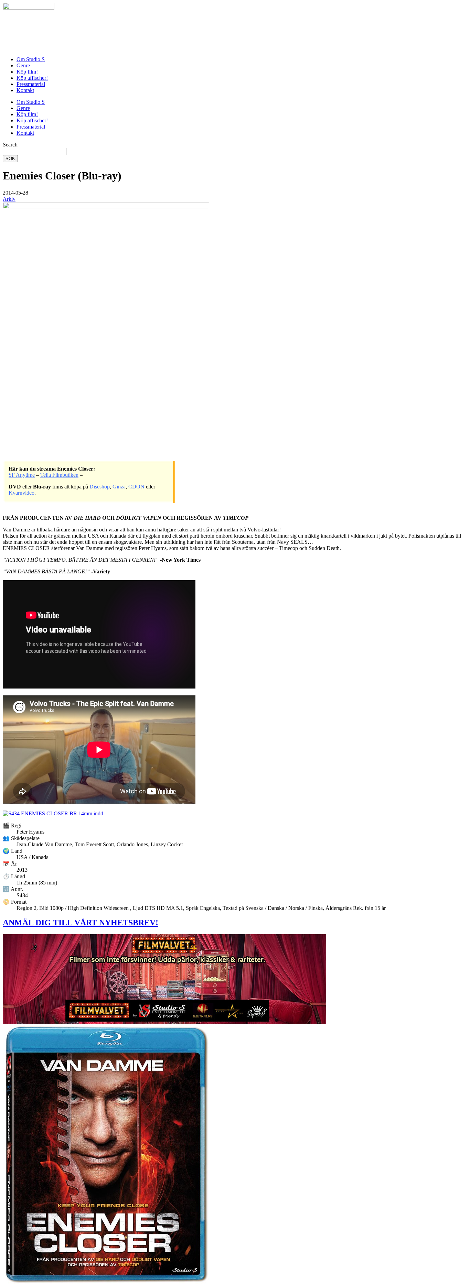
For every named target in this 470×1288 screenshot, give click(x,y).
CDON (136, 486)
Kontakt (25, 90)
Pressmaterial (31, 84)
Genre (23, 65)
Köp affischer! (32, 78)
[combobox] (34, 151)
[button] (15, 193)
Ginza (119, 486)
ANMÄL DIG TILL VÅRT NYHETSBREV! (80, 922)
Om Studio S (31, 59)
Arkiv (9, 199)
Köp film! (27, 72)
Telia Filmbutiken (59, 475)
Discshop (99, 486)
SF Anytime (22, 475)
